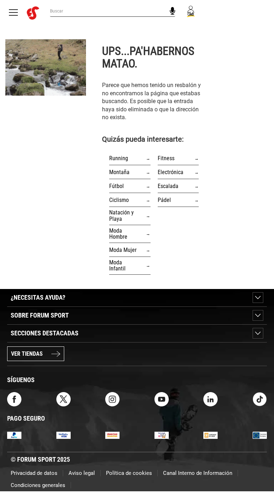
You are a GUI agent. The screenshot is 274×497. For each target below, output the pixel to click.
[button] (258, 471)
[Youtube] (161, 398)
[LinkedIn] (210, 398)
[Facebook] (14, 398)
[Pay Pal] (14, 434)
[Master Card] (112, 434)
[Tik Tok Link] (260, 398)
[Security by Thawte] (161, 434)
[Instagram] (112, 398)
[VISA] (63, 434)
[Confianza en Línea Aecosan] (210, 434)
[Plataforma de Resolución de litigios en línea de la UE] (260, 434)
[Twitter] (63, 398)
